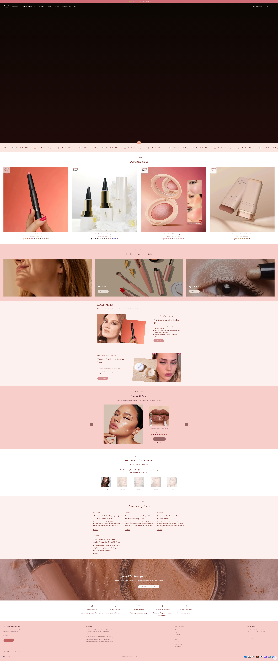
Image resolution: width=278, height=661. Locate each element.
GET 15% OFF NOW (139, 337)
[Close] (159, 320)
